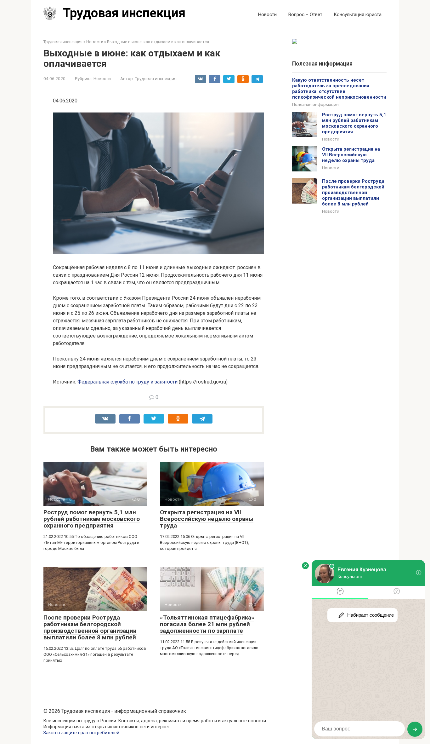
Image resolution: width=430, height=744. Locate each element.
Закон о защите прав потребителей (81, 732)
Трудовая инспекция (124, 13)
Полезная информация (315, 104)
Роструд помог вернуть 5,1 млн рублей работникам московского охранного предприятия (91, 519)
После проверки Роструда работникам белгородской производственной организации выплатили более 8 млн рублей (90, 627)
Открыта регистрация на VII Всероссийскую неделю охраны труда (206, 519)
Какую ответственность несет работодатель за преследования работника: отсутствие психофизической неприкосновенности (339, 88)
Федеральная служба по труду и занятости (127, 382)
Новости (267, 14)
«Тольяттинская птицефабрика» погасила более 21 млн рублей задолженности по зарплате (207, 624)
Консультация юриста (358, 14)
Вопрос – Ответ (305, 14)
